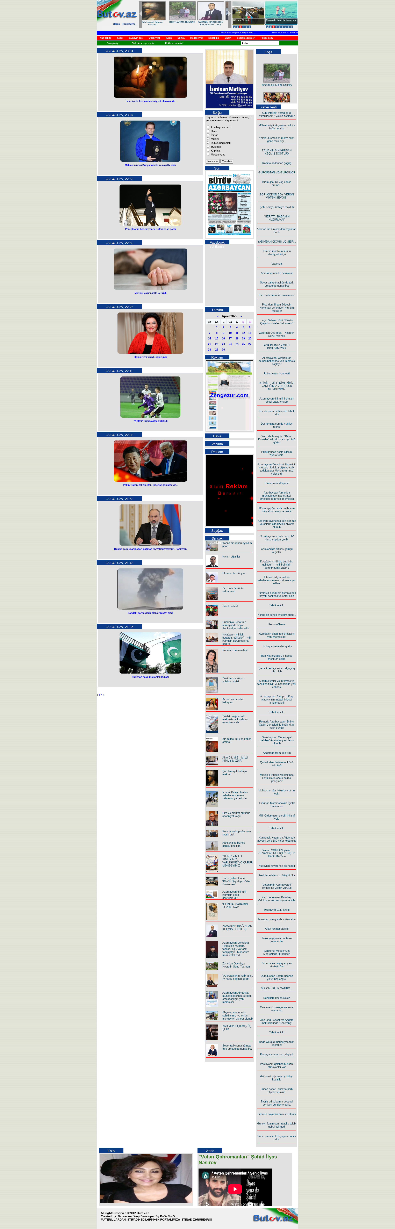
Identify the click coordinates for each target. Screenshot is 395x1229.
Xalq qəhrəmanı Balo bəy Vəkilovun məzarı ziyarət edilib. (276, 899)
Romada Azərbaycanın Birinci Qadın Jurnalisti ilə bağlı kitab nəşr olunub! (276, 724)
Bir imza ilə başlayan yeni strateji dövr (276, 965)
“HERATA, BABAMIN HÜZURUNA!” (156, 23)
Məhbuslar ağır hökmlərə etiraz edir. (276, 792)
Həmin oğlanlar (231, 556)
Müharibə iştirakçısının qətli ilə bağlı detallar (277, 127)
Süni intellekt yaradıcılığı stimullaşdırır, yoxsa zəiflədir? (277, 114)
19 (243, 338)
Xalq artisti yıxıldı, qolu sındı (150, 357)
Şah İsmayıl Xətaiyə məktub (277, 207)
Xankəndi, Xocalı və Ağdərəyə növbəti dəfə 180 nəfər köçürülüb (276, 839)
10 (230, 333)
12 (243, 333)
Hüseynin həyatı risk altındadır (277, 865)
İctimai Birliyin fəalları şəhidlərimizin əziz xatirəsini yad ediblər (235, 795)
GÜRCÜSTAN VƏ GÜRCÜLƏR (276, 172)
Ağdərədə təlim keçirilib (277, 752)
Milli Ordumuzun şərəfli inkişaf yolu (277, 817)
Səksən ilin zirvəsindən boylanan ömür (276, 231)
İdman (214, 135)
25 (237, 344)
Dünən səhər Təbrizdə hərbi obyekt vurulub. (276, 1090)
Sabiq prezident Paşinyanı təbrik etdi (276, 1138)
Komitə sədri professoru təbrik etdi (277, 413)
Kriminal (215, 150)
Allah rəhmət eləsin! (277, 928)
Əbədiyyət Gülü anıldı (277, 909)
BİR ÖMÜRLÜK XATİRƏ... (277, 988)
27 (249, 344)
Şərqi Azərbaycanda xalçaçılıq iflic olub (277, 670)
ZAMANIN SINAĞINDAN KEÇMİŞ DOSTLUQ (237, 928)
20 (249, 338)
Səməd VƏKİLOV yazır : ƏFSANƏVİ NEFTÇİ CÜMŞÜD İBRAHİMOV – (276, 853)
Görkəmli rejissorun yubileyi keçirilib (276, 1078)
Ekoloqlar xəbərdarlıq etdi (277, 646)
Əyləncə (215, 146)
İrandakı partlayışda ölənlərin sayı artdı (150, 613)
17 (230, 338)
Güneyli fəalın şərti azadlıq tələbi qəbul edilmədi (276, 1125)
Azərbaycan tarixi (220, 127)
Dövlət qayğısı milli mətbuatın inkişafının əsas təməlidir (234, 719)
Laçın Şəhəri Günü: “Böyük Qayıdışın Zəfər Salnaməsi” (236, 881)
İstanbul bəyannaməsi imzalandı (277, 1114)
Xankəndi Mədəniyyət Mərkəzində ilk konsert (276, 952)
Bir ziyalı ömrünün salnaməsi (233, 590)
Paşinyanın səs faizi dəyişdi (277, 1054)
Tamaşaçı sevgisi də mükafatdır (277, 919)
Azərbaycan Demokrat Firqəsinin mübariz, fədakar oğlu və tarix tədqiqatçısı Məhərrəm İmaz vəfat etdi (235, 949)
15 (216, 338)
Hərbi (213, 131)
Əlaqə (116, 24)
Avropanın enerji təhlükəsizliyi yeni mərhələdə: (277, 635)
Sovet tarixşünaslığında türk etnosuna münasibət (237, 1047)
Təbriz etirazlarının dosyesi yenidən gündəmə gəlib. (277, 1103)
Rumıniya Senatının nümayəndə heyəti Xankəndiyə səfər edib (235, 625)
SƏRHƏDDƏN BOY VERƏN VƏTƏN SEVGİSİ (277, 196)
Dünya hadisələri (220, 142)
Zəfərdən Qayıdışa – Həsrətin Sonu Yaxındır (236, 965)
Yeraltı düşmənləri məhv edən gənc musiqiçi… (276, 139)
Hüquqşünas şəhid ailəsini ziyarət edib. (276, 453)
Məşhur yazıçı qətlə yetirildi (150, 293)
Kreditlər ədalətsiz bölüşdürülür (276, 875)
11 (237, 333)
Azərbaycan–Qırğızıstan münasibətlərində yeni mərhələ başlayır (277, 361)
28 (209, 349)
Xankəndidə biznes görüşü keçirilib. (233, 844)
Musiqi (214, 139)
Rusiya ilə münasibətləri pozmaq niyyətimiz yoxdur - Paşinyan (150, 549)
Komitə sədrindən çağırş (276, 163)
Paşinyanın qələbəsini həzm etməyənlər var (277, 1065)
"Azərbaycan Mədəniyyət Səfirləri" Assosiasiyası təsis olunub (277, 740)
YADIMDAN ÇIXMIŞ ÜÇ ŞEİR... (184, 23)
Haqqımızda (129, 24)
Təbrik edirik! (230, 606)
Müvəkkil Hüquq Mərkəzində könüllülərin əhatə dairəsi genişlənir (277, 778)
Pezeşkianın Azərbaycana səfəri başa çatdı (150, 229)
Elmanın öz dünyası (234, 573)
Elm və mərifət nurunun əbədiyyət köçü (212, 23)
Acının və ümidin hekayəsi (232, 701)
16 (223, 338)
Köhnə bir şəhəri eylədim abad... (277, 614)
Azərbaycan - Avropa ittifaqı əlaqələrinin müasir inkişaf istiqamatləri (276, 699)
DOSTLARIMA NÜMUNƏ (277, 74)
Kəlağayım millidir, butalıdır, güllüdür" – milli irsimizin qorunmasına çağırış (237, 639)
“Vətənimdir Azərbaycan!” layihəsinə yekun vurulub (277, 886)
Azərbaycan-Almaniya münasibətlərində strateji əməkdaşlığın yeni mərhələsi (236, 997)
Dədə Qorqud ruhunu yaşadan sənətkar (276, 1043)
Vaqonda (277, 263)
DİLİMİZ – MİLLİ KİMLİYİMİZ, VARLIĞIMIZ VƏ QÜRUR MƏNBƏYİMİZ (237, 861)
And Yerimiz (239, 20)
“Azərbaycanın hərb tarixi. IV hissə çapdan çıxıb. (237, 977)
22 (216, 344)
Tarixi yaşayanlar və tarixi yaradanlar (276, 940)
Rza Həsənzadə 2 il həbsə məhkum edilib (276, 657)
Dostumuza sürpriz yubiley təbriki (215, 32)
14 (209, 338)
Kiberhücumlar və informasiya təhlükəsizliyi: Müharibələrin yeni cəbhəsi (286, 32)
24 (230, 344)
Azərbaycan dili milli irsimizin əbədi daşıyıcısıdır (234, 894)
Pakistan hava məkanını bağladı (150, 677)
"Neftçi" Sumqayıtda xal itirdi (150, 421)
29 (216, 349)
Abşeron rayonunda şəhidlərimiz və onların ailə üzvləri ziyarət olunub (237, 1015)
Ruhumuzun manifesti (235, 650)
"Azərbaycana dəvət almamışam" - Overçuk (278, 21)
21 (209, 344)
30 (223, 349)
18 (237, 338)
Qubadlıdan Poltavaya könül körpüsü (277, 764)
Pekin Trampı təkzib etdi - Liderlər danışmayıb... (150, 485)
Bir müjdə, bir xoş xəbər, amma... (276, 183)
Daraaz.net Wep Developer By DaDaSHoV (146, 1216)
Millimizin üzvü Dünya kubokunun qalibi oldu (150, 165)
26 (243, 344)
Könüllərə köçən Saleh (276, 997)
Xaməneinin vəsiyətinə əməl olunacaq (277, 1009)
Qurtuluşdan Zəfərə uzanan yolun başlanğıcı (277, 977)
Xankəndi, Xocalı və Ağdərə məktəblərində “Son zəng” (276, 1021)
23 (223, 344)
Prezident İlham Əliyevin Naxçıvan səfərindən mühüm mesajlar (277, 307)
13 (249, 333)
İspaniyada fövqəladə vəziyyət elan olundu (150, 101)
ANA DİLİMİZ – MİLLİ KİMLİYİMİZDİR (235, 759)
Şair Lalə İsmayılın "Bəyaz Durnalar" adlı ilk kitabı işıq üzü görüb (276, 439)
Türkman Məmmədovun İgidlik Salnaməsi (277, 805)
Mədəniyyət (217, 154)
